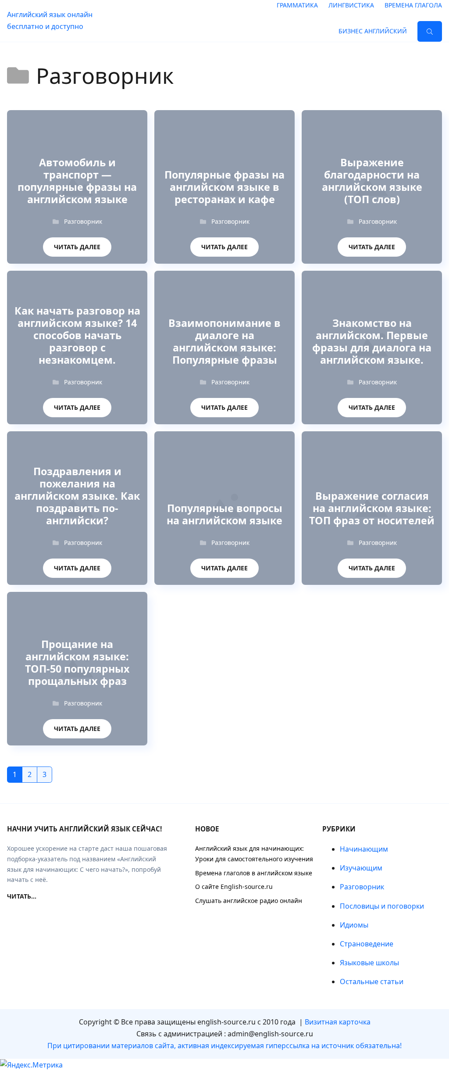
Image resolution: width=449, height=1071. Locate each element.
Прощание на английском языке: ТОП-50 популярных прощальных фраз (77, 663)
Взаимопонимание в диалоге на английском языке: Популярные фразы (224, 341)
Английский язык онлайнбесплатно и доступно (50, 20)
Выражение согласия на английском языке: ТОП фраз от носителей (372, 508)
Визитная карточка (338, 1022)
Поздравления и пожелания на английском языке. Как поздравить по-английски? (77, 496)
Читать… (21, 896)
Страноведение (366, 944)
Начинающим (364, 849)
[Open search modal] (429, 31)
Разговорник (83, 221)
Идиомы (354, 925)
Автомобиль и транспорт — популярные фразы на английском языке (77, 181)
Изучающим (361, 868)
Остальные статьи (371, 981)
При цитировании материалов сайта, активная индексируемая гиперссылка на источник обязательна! (224, 1045)
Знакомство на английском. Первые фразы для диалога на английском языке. (371, 341)
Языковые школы (369, 962)
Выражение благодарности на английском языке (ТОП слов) (372, 181)
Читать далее (77, 244)
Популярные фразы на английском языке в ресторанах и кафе (224, 187)
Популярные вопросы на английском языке (224, 514)
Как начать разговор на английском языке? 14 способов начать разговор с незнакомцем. (77, 335)
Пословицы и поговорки (382, 906)
